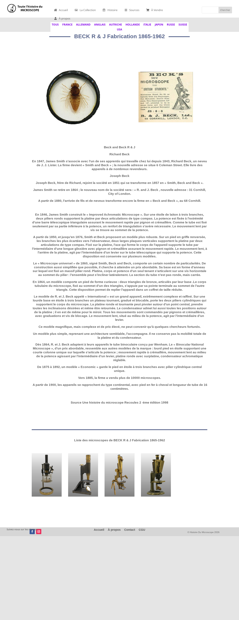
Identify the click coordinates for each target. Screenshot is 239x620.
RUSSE (171, 24)
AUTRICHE (115, 24)
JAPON (159, 24)
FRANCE (67, 24)
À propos (114, 530)
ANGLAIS (100, 24)
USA (119, 29)
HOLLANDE (133, 24)
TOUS (55, 24)
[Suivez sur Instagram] (38, 531)
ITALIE (147, 24)
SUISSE (183, 24)
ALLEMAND (83, 24)
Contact (129, 530)
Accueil (99, 530)
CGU (142, 530)
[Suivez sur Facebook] (32, 531)
